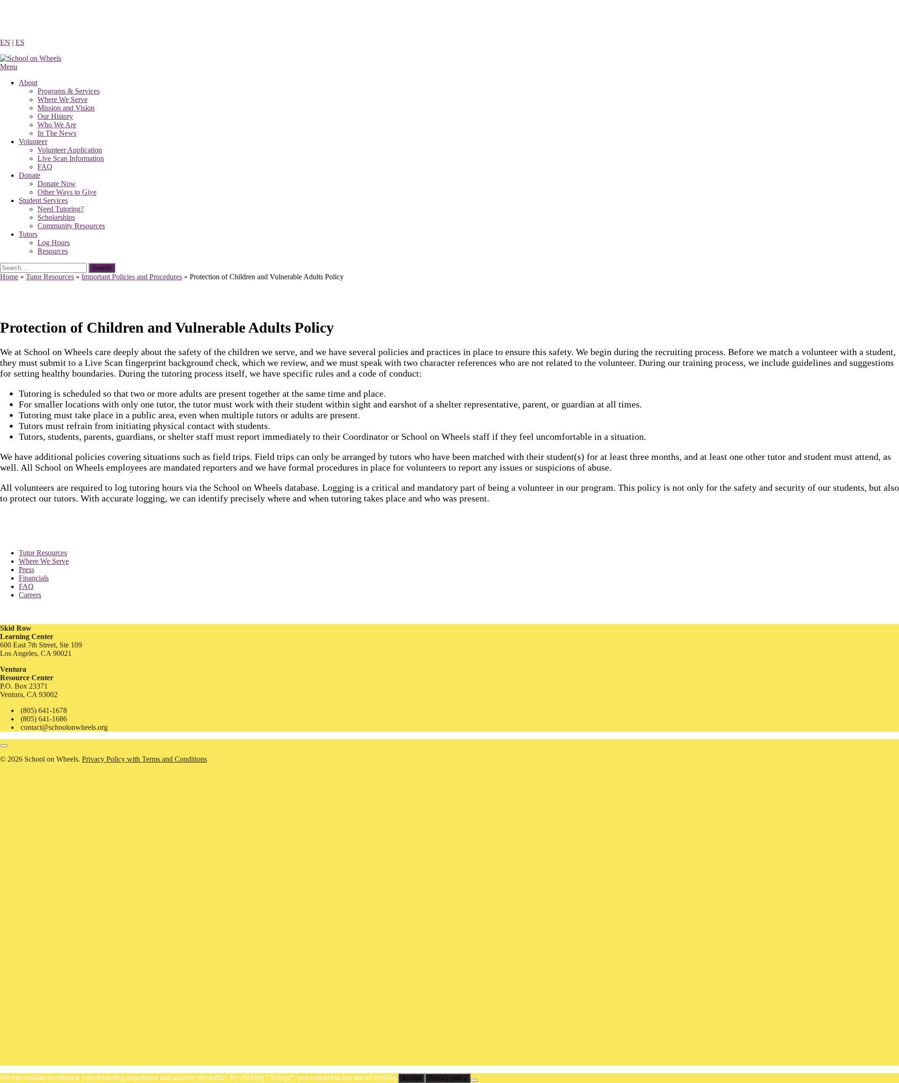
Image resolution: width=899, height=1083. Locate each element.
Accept (411, 1078)
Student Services (43, 200)
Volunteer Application (69, 150)
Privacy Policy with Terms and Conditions (144, 759)
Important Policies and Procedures (131, 277)
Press (26, 570)
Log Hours (53, 243)
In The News (56, 133)
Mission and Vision (66, 108)
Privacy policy (447, 1078)
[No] (474, 1080)
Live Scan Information (70, 158)
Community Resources (71, 226)
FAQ (44, 167)
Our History (55, 116)
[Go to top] (3, 745)
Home (9, 277)
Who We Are (56, 125)
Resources (52, 251)
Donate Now (56, 184)
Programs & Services (68, 91)
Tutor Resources (50, 277)
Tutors (28, 234)
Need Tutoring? (60, 209)
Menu (8, 67)
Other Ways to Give (66, 192)
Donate (29, 175)
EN (5, 42)
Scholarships (56, 217)
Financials (34, 578)
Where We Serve (62, 99)
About (28, 83)
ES (19, 42)
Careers (30, 595)
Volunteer (33, 141)
